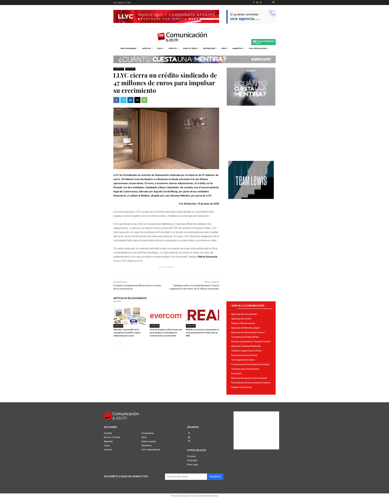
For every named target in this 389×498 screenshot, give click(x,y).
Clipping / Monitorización (243, 323)
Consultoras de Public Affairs (245, 337)
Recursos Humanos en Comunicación (249, 378)
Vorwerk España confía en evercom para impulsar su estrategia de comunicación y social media (166, 332)
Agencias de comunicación (244, 314)
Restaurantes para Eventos (244, 355)
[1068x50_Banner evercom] (194, 65)
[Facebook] (253, 2)
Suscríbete (215, 476)
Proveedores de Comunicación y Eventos (250, 382)
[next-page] (120, 342)
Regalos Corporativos (241, 387)
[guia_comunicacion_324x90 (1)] (251, 26)
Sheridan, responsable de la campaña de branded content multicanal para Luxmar (126, 332)
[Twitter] (260, 2)
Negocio (130, 69)
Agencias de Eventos (241, 318)
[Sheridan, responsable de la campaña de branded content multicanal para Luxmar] (130, 316)
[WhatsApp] (144, 100)
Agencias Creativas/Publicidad (246, 346)
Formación (236, 373)
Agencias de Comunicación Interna (248, 332)
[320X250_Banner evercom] (251, 108)
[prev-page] (115, 342)
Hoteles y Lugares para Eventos (246, 350)
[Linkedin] (257, 2)
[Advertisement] (251, 132)
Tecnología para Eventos (243, 360)
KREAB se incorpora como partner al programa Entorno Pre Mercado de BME (202, 332)
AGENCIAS (118, 69)
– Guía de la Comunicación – (247, 305)
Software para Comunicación (245, 369)
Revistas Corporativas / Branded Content (250, 341)
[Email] (137, 100)
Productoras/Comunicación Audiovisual (250, 364)
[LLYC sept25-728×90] (166, 25)
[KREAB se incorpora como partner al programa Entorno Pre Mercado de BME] (202, 316)
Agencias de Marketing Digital (245, 328)
